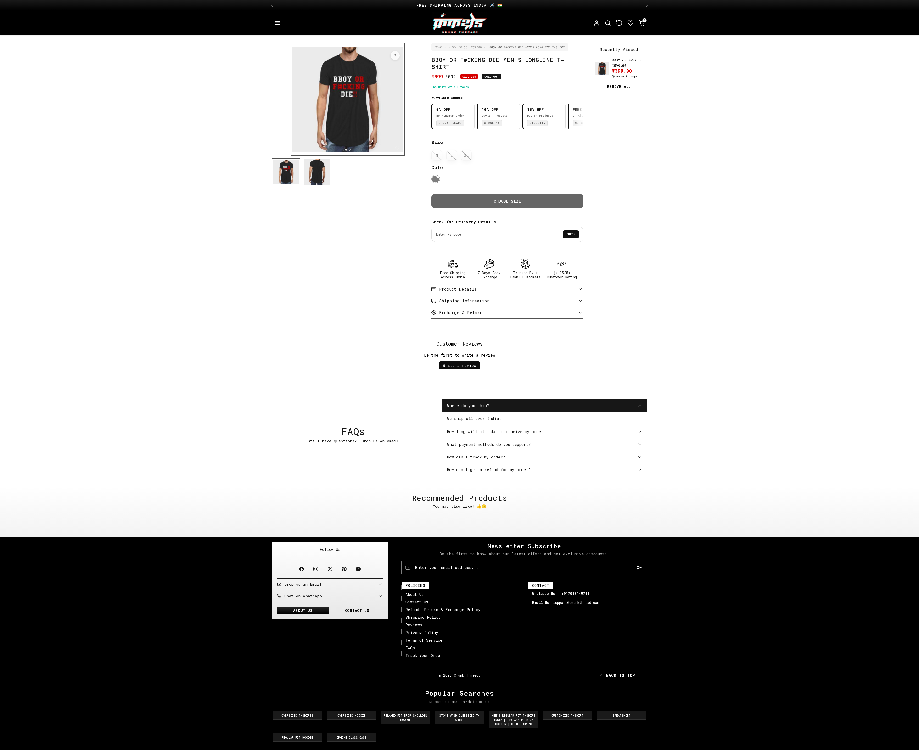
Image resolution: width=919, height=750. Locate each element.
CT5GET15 (537, 123)
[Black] (435, 179)
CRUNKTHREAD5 (450, 123)
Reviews (413, 624)
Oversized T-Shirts (297, 715)
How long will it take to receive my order (495, 431)
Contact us (357, 610)
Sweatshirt (622, 715)
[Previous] (272, 5)
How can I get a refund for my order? (489, 469)
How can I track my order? (476, 456)
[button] (277, 23)
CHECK (571, 234)
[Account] (596, 23)
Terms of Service (424, 640)
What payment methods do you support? (489, 444)
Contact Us (416, 601)
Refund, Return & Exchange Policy (443, 609)
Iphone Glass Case (351, 737)
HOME (438, 47)
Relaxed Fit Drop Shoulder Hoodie (405, 717)
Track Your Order (424, 655)
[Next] (647, 5)
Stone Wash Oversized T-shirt (459, 717)
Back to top (620, 675)
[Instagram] (315, 569)
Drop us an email (380, 440)
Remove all (619, 86)
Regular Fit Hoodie (297, 737)
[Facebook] (301, 569)
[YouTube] (358, 569)
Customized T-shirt (567, 715)
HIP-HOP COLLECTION (465, 47)
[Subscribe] (639, 567)
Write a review (459, 365)
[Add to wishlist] (397, 148)
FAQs (410, 647)
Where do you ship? (468, 405)
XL (466, 155)
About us (302, 610)
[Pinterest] (344, 569)
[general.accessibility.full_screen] (395, 55)
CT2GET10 (492, 123)
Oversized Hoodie (351, 715)
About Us (414, 594)
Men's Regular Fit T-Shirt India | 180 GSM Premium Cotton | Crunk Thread (513, 719)
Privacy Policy (421, 632)
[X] (330, 569)
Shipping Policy (423, 617)
